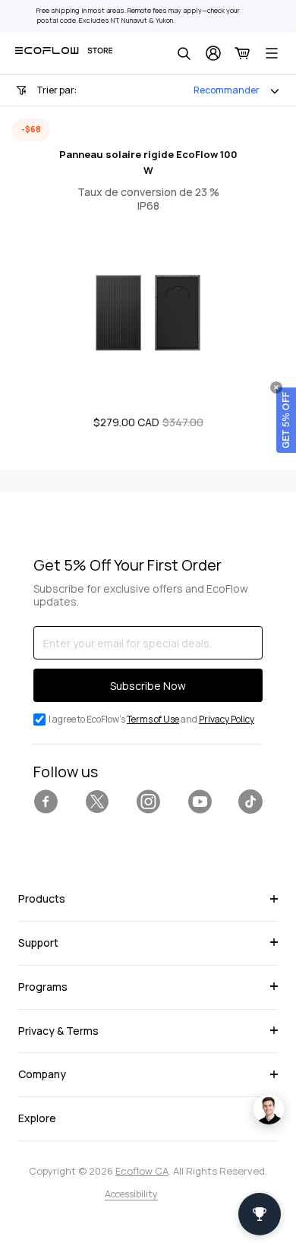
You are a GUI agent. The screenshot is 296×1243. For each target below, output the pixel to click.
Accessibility (131, 1194)
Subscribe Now (148, 685)
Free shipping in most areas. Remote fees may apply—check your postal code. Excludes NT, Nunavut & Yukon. (138, 15)
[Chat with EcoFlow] (268, 1109)
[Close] (276, 387)
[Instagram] (148, 801)
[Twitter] (97, 801)
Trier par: (56, 90)
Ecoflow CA (141, 1171)
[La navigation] (272, 53)
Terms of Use (153, 719)
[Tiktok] (250, 801)
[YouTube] (199, 801)
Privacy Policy (226, 719)
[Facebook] (45, 801)
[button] (286, 420)
